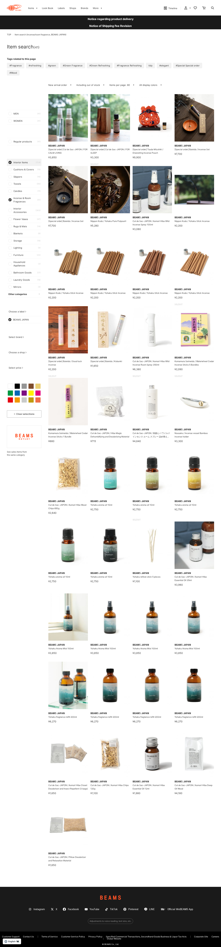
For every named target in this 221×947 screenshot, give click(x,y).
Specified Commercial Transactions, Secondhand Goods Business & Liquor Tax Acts (146, 936)
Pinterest (133, 909)
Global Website (114, 938)
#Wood (13, 72)
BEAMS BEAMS (14, 8)
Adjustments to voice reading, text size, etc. (110, 921)
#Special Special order (188, 65)
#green (52, 65)
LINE (152, 909)
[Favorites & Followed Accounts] (195, 8)
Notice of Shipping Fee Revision (110, 26)
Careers (215, 936)
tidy (150, 65)
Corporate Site (201, 936)
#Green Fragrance (73, 65)
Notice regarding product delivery (110, 19)
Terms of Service (49, 936)
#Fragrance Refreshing (129, 65)
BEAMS (110, 897)
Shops (72, 8)
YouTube (94, 909)
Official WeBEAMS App (180, 909)
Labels (61, 8)
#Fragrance (15, 65)
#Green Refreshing (99, 65)
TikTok (114, 909)
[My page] (187, 8)
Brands (84, 8)
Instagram (39, 909)
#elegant (164, 65)
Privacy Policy (95, 936)
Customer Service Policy (73, 936)
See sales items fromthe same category (17, 453)
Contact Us (28, 936)
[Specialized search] (212, 8)
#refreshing (35, 65)
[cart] (204, 8)
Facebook (73, 909)
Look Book (47, 8)
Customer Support (11, 936)
